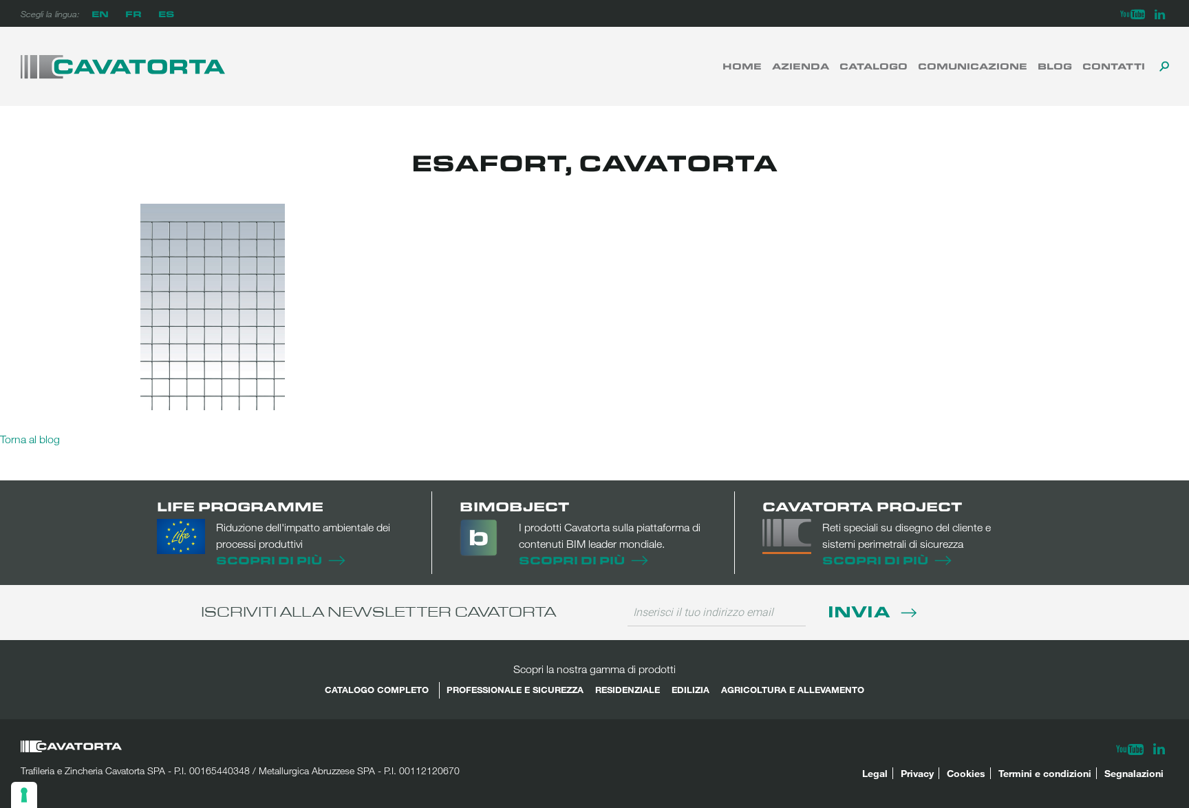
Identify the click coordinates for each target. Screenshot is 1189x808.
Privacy (917, 773)
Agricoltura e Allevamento (792, 689)
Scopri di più (269, 560)
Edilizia (690, 689)
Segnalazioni (1134, 773)
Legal (875, 773)
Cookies (966, 773)
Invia (861, 610)
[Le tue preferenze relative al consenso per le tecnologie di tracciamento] (24, 795)
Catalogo (873, 66)
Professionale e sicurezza (515, 689)
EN (100, 13)
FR (133, 13)
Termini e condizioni (1044, 773)
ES (166, 13)
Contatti (1113, 66)
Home (742, 66)
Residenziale (627, 689)
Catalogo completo (377, 689)
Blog (1055, 66)
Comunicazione (972, 66)
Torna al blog (30, 439)
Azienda (800, 66)
